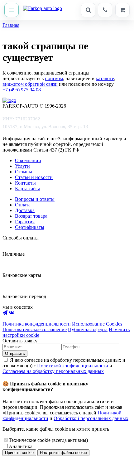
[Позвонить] (105, 10)
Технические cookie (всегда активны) (48, 440)
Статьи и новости (34, 177)
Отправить (15, 353)
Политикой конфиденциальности (72, 365)
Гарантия (25, 221)
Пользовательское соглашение (34, 329)
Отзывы (23, 171)
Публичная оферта (88, 329)
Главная (10, 25)
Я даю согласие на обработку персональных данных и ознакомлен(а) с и (63, 365)
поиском (54, 78)
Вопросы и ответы (35, 199)
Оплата (23, 204)
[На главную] (42, 10)
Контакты (25, 183)
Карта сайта (27, 188)
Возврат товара (31, 216)
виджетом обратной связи (30, 84)
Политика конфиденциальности (36, 323)
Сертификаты (29, 227)
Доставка (25, 210)
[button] (11, 10)
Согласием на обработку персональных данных (53, 371)
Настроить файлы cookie (63, 452)
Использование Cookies (97, 323)
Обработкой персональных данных (91, 418)
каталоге (105, 78)
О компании (28, 160)
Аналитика (20, 446)
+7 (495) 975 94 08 (21, 89)
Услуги (22, 166)
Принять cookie (19, 452)
